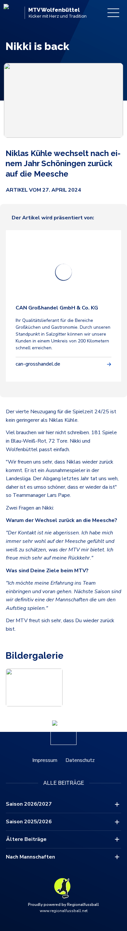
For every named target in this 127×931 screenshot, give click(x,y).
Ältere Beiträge (26, 839)
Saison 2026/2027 (29, 804)
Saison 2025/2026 (29, 821)
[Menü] (113, 13)
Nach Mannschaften (30, 856)
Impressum (44, 760)
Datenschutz (80, 760)
